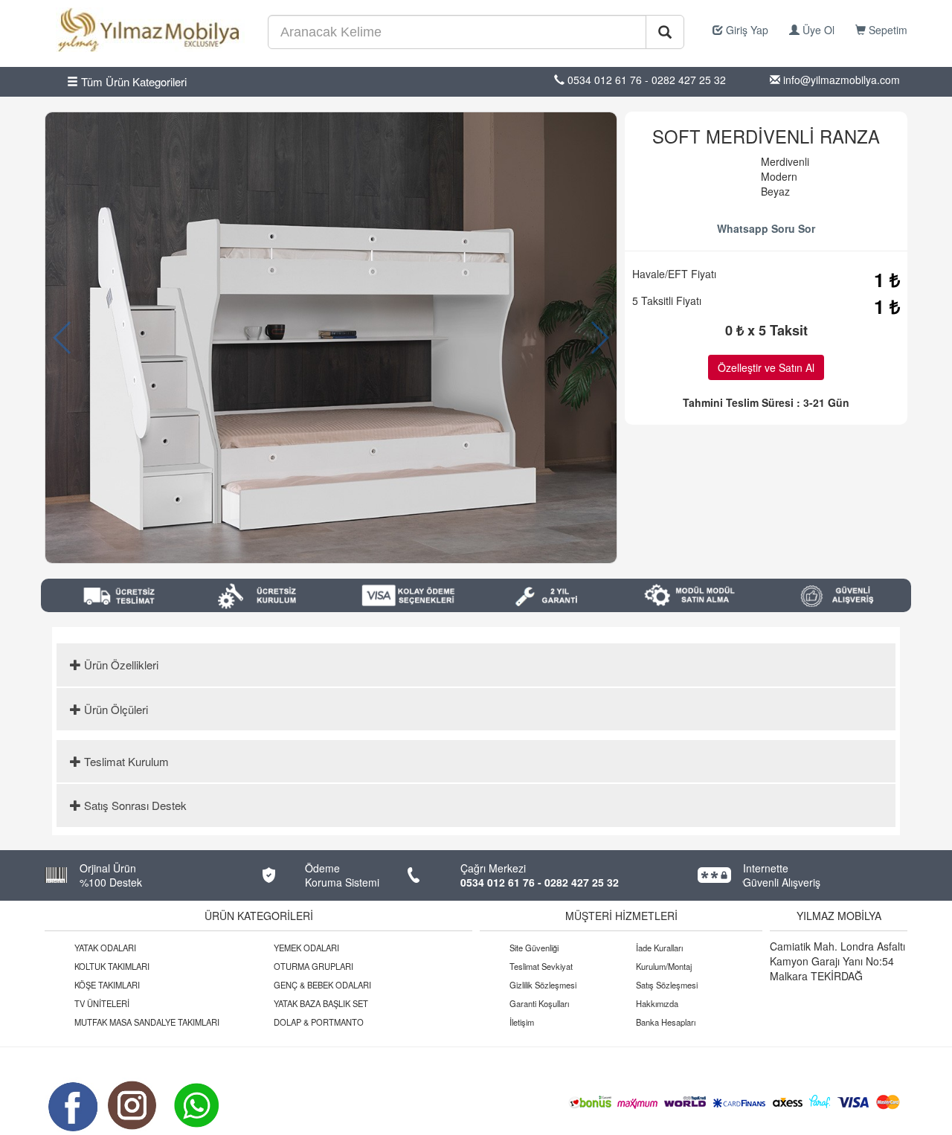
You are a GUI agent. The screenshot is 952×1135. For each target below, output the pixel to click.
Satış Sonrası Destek (134, 805)
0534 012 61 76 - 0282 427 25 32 (539, 882)
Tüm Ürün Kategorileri (132, 81)
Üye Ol (817, 29)
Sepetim (886, 29)
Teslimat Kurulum (125, 761)
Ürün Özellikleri (119, 664)
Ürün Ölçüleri (114, 709)
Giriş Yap (745, 29)
